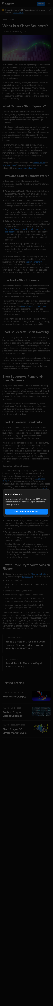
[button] (26, 512)
